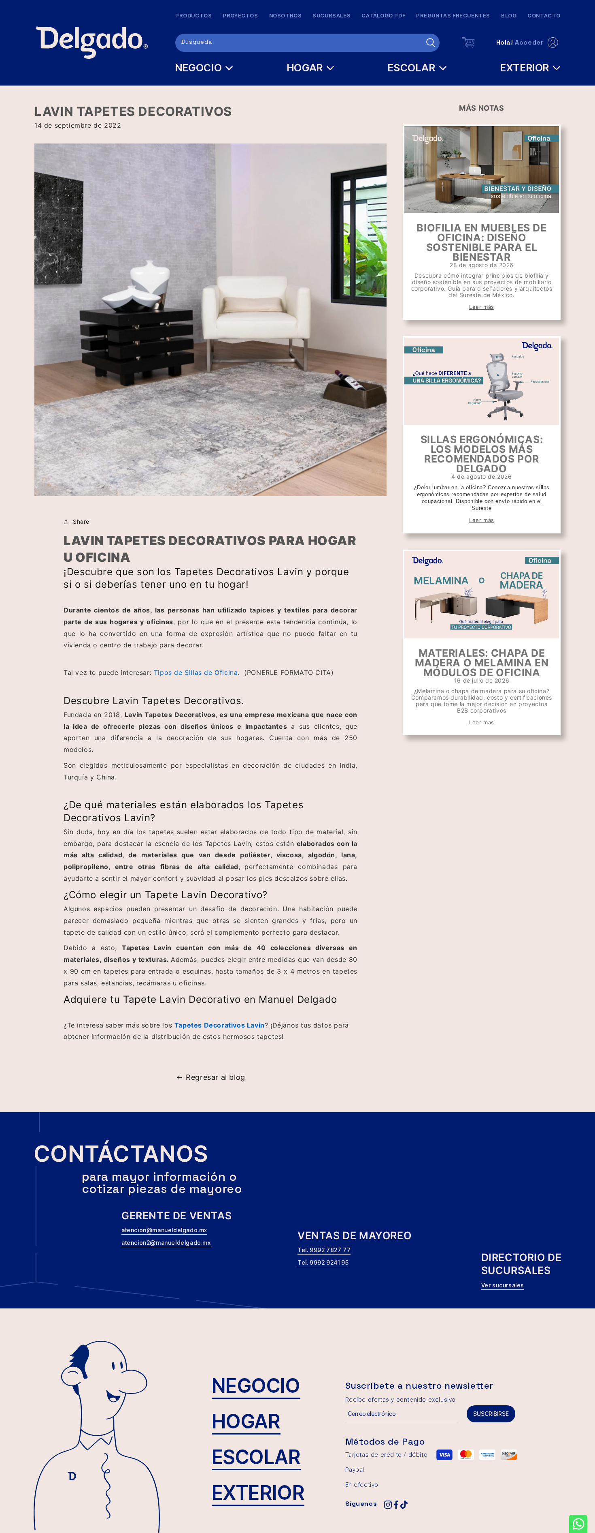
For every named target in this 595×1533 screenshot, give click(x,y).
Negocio (256, 1386)
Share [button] (81, 521)
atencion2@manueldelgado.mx (166, 1242)
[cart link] (469, 42)
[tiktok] (404, 1505)
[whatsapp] (578, 1524)
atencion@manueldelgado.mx (164, 1230)
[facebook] (396, 1505)
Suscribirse (491, 1413)
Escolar (256, 1457)
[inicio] (91, 42)
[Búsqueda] (431, 42)
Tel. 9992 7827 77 (324, 1249)
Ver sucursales (502, 1285)
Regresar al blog (215, 1077)
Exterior (258, 1493)
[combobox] (307, 43)
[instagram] (388, 1505)
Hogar (246, 1421)
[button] (204, 68)
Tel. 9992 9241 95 (323, 1262)
